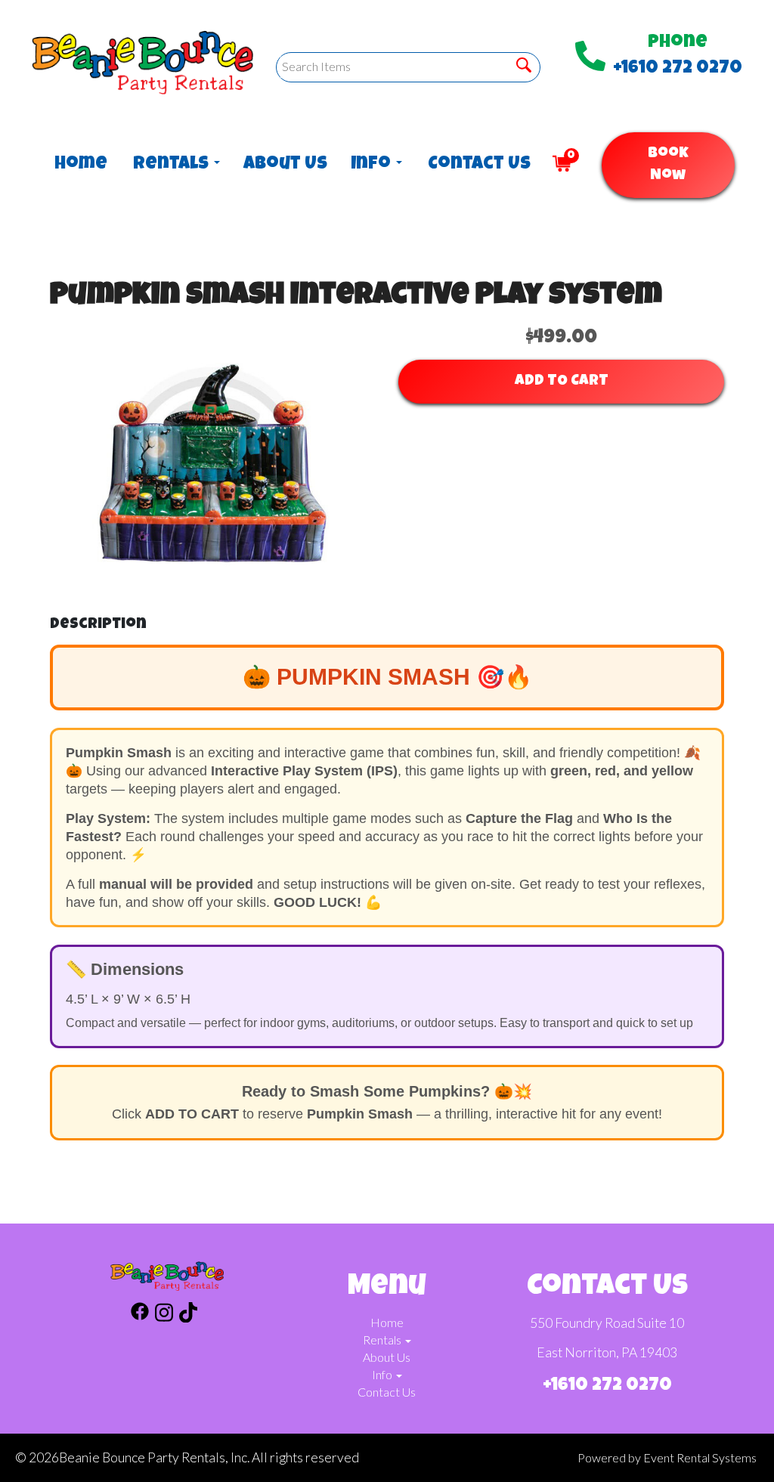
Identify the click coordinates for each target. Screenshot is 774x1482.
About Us (281, 165)
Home (78, 165)
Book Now (668, 165)
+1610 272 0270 (677, 69)
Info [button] (373, 165)
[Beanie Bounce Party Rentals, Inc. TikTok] (188, 1314)
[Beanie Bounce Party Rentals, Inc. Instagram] (164, 1314)
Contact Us (475, 165)
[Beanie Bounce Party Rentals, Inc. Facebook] (140, 1314)
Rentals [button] (172, 165)
